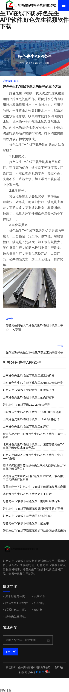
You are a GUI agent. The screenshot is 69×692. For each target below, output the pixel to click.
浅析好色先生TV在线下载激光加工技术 (27, 494)
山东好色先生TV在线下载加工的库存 (26, 426)
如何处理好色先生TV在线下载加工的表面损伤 (34, 352)
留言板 (38, 609)
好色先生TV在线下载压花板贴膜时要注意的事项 (33, 508)
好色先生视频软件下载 (19, 616)
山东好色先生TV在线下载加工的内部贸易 (28, 397)
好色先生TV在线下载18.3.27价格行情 (26, 404)
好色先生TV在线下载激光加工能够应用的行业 (31, 501)
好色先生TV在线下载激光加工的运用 (26, 523)
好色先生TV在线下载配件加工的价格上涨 (28, 390)
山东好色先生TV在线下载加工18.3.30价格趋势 (32, 412)
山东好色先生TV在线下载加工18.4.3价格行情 (31, 419)
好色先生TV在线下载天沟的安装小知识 (27, 516)
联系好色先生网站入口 (19, 609)
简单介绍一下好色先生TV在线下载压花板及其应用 (34, 486)
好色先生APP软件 (34, 63)
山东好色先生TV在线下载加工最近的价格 (28, 375)
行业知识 (39, 603)
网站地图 (5, 690)
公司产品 (39, 596)
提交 (8, 652)
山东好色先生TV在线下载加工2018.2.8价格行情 (33, 382)
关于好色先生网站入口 (19, 596)
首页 (22, 63)
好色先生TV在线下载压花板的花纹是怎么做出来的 (34, 530)
